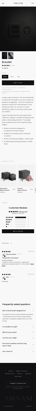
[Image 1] (4, 55)
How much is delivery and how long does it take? (14, 345)
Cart (32, 3)
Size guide (18, 376)
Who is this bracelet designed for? (14, 311)
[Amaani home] (18, 3)
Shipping (28, 373)
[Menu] (3, 3)
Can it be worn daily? (9, 338)
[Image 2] (10, 55)
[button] (6, 65)
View (13, 189)
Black (5, 76)
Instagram (29, 406)
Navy (12, 76)
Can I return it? (7, 351)
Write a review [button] (18, 231)
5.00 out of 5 (23, 212)
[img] (6, 252)
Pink (18, 76)
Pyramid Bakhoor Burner (22, 189)
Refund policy (10, 373)
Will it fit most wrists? (9, 332)
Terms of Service (22, 371)
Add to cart (18, 83)
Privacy (20, 373)
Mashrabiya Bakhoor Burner (4, 189)
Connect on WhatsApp (18, 383)
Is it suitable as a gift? (9, 327)
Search (10, 371)
